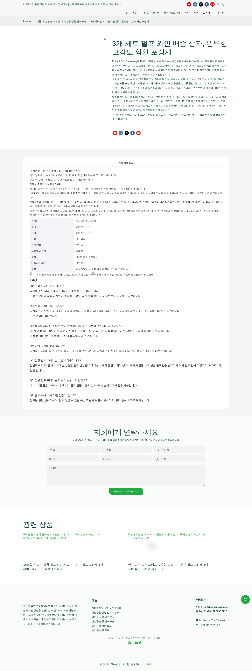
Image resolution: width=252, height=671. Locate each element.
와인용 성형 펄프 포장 (75, 21)
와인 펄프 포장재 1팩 (89, 564)
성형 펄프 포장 (52, 21)
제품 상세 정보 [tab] (126, 162)
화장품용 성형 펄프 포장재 (105, 612)
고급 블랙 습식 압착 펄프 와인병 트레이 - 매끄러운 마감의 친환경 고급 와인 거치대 (46, 567)
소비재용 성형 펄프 (102, 626)
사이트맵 (148, 664)
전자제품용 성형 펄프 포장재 (106, 608)
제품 (38, 21)
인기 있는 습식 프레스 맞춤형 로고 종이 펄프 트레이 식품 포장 (150, 567)
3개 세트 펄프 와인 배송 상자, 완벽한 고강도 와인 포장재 (119, 21)
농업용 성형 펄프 (100, 630)
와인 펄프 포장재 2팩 (194, 564)
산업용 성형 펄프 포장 (103, 621)
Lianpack (28, 21)
